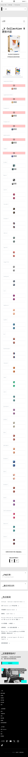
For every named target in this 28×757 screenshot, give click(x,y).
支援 (1, 715)
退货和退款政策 (3, 722)
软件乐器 (10, 4)
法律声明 (17, 752)
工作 (1, 731)
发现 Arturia (3, 729)
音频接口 (2, 697)
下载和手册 (3, 713)
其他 (1, 704)
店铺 (1, 711)
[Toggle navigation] (2, 1)
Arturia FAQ (3, 4)
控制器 (2, 695)
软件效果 (2, 702)
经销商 (2, 720)
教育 (1, 733)
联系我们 (19, 552)
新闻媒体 (2, 736)
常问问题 (2, 718)
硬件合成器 (3, 693)
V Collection (17, 4)
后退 (4, 20)
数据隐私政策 (21, 752)
